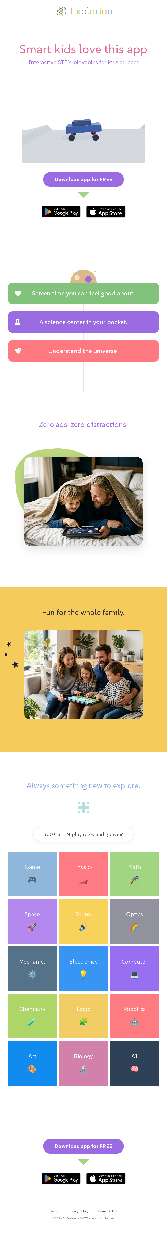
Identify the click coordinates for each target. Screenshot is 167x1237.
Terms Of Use (108, 1211)
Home (53, 1211)
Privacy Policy (78, 1211)
